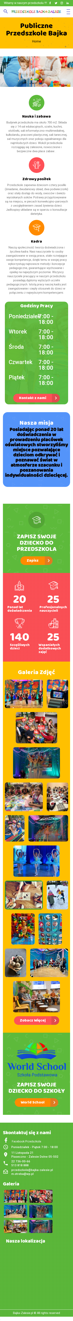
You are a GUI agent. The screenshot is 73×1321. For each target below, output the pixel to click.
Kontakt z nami (32, 398)
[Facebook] (50, 3)
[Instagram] (61, 3)
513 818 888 (20, 1165)
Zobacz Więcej (33, 1020)
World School (33, 1102)
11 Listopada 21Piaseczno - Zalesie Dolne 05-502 (34, 1154)
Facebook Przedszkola (25, 1141)
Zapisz (33, 561)
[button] (32, 79)
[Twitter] (56, 3)
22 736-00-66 (20, 1161)
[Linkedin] (67, 3)
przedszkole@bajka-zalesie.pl (32, 1170)
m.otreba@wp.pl (22, 1174)
